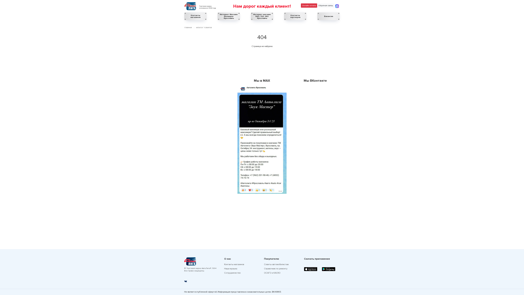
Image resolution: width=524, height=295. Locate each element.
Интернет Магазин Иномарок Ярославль (229, 16)
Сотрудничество (232, 273)
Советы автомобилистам (276, 264)
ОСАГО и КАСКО (272, 273)
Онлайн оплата (309, 5)
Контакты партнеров (295, 16)
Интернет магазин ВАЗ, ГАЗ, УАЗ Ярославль (262, 16)
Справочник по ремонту (275, 268)
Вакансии (328, 16)
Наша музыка (230, 268)
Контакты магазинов (195, 16)
